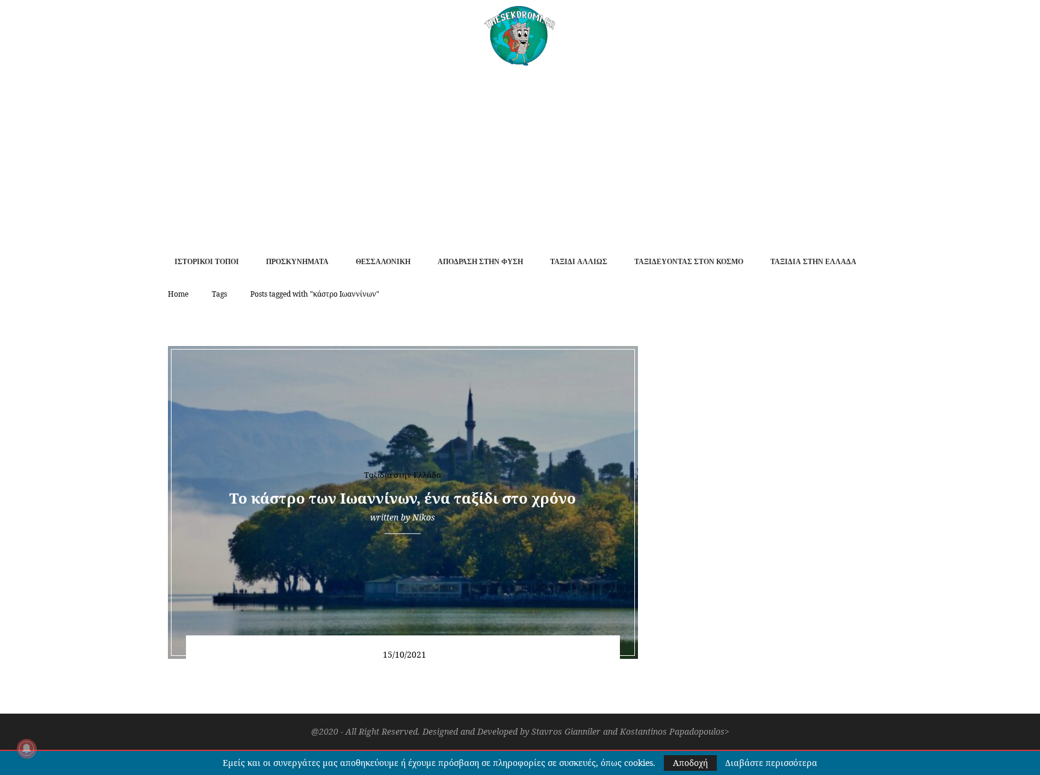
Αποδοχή (690, 762)
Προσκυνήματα (297, 262)
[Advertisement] (520, 156)
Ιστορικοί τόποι (207, 262)
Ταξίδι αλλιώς (578, 262)
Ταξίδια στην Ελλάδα (813, 262)
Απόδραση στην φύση (480, 262)
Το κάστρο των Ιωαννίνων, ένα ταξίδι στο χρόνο (402, 498)
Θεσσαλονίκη (383, 262)
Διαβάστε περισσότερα (771, 763)
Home (178, 294)
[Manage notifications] (26, 748)
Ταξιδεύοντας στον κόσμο (688, 262)
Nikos (423, 517)
